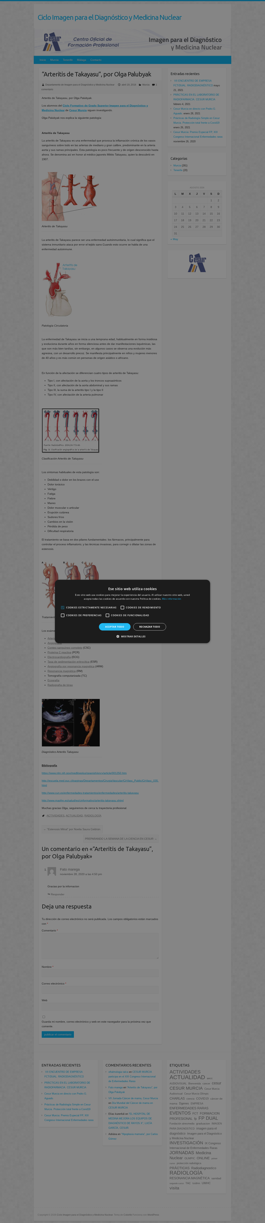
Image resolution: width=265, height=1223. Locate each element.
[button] (132, 636)
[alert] (132, 611)
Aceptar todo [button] (114, 626)
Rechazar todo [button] (149, 626)
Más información (171, 598)
